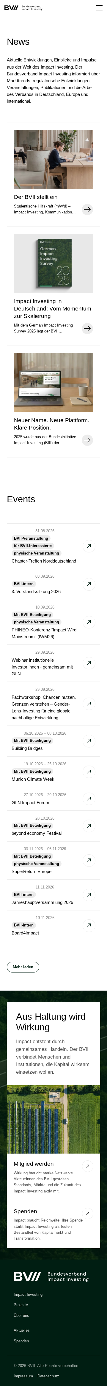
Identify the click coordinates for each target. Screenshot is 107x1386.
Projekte (21, 1305)
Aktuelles (22, 1330)
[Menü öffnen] (99, 7)
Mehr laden (23, 967)
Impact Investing (28, 1294)
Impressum (23, 1376)
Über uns (21, 1315)
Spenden (21, 1341)
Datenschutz (48, 1376)
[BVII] (24, 8)
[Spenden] (87, 1213)
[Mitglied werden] (87, 1166)
